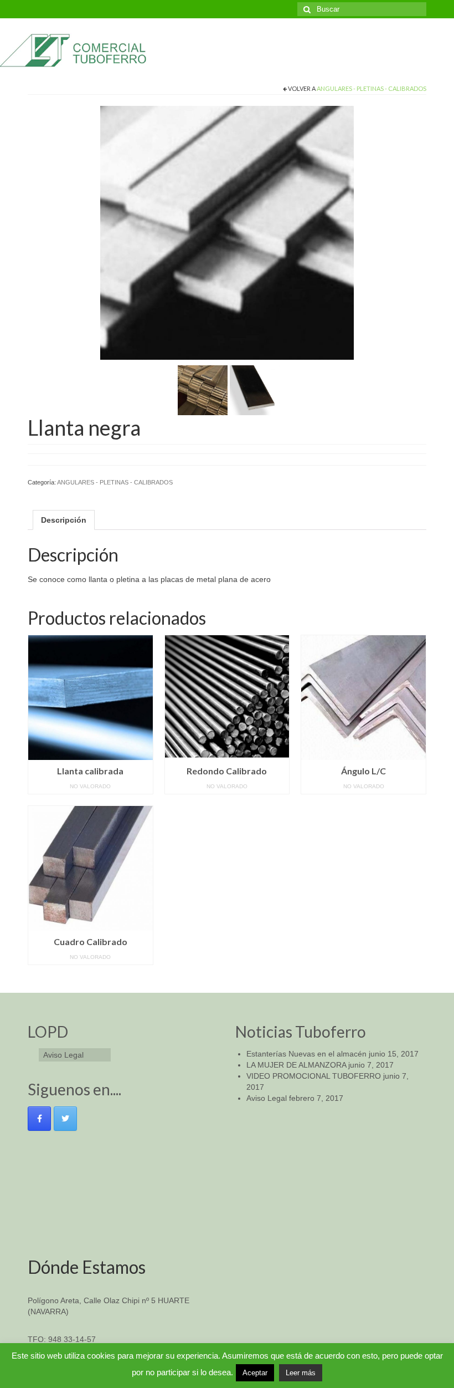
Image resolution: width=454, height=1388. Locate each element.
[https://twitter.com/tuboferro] (65, 1118)
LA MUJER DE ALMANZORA (296, 1064)
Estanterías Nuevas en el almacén (306, 1053)
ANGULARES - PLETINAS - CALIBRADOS (371, 88)
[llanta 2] (202, 389)
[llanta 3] (254, 389)
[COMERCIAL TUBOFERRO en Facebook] (39, 1118)
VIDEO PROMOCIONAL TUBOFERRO (313, 1075)
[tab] (64, 520)
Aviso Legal (266, 1098)
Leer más (301, 1373)
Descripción (63, 520)
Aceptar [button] (255, 1373)
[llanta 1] (227, 232)
